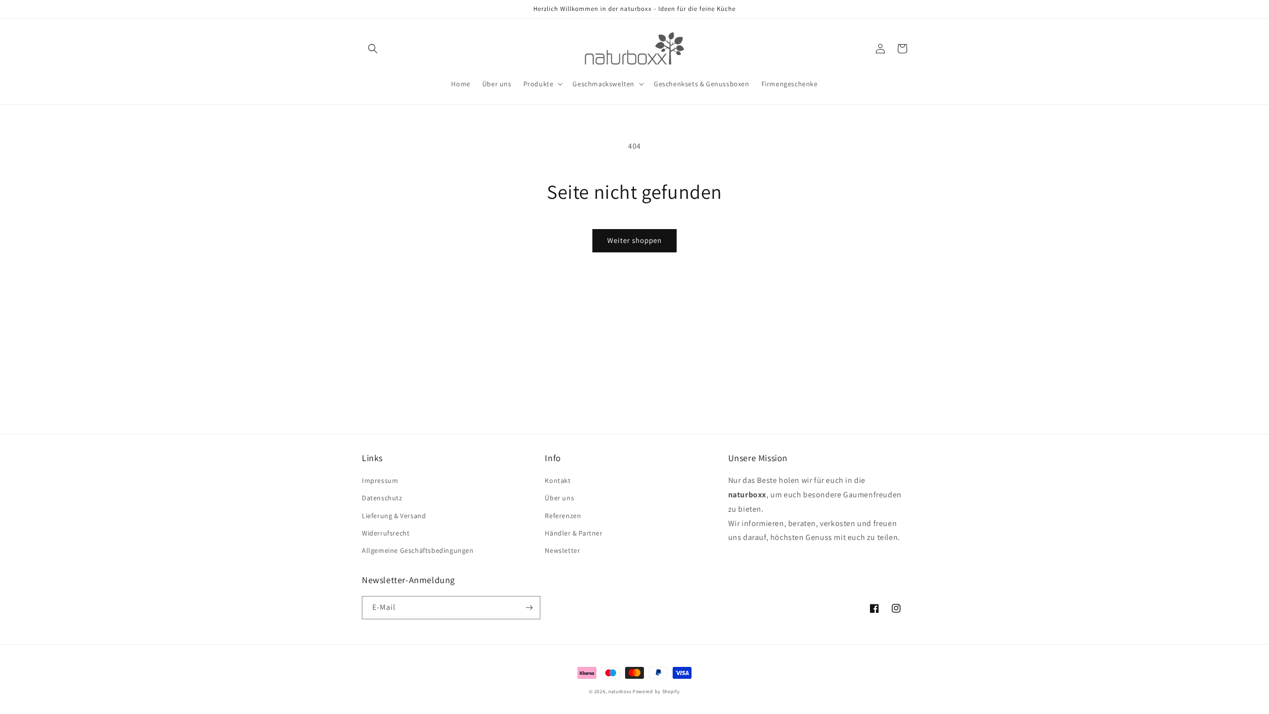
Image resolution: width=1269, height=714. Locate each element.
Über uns (559, 497)
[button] (373, 49)
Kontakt (558, 480)
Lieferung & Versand (394, 515)
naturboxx (619, 691)
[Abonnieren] (529, 607)
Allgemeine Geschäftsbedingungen (418, 550)
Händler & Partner (573, 533)
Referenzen (563, 515)
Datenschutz (382, 497)
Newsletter (562, 550)
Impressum (380, 480)
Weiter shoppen (634, 240)
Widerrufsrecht (385, 533)
